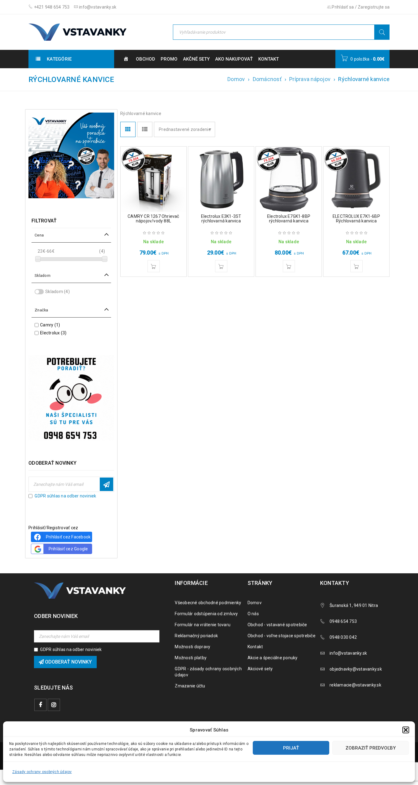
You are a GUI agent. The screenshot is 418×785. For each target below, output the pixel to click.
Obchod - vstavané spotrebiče (277, 624)
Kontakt (255, 646)
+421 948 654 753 (51, 7)
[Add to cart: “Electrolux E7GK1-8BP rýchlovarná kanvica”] (289, 266)
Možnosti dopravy (192, 646)
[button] (406, 730)
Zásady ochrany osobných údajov (42, 772)
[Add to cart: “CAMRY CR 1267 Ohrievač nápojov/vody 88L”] (153, 266)
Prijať (291, 748)
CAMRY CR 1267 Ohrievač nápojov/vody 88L (153, 218)
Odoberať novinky (106, 484)
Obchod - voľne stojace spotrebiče (281, 635)
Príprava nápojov (309, 79)
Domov (236, 79)
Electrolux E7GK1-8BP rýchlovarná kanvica (288, 218)
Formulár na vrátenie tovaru (202, 624)
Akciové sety (260, 668)
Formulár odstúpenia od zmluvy (206, 613)
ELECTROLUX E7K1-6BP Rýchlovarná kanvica (356, 218)
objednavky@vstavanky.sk (356, 669)
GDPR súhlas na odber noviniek (65, 495)
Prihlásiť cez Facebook (68, 536)
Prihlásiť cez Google (68, 548)
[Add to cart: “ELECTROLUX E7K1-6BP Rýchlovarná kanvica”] (356, 266)
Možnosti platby (191, 657)
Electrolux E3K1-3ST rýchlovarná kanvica (221, 218)
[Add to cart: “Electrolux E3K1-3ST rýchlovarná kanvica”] (221, 266)
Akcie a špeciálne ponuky (273, 657)
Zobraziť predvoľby (370, 748)
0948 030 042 (343, 637)
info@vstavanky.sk (97, 7)
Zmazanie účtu (190, 685)
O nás (253, 613)
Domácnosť (267, 79)
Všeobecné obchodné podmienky (208, 602)
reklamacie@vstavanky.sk (355, 685)
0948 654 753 (343, 621)
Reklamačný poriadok (196, 635)
